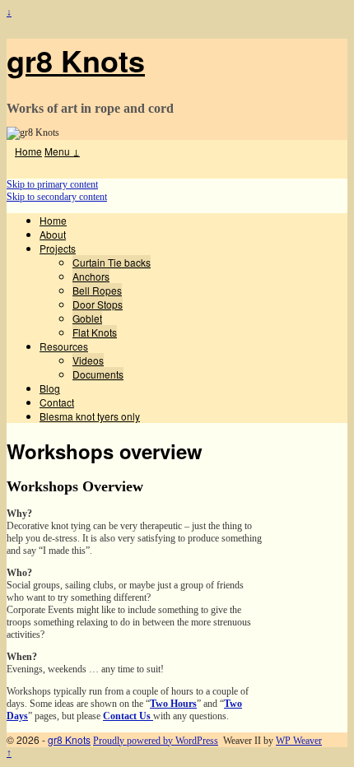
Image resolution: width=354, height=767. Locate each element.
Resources (64, 346)
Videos (88, 360)
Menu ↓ (62, 151)
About (53, 234)
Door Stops (97, 304)
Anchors (90, 276)
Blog (50, 388)
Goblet (87, 318)
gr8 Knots (76, 60)
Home (28, 151)
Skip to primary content (52, 184)
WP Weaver (299, 740)
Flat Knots (94, 332)
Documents (97, 374)
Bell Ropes (97, 290)
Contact (57, 402)
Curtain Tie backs (111, 262)
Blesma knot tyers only (90, 416)
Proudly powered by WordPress (155, 740)
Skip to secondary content (57, 196)
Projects (58, 248)
